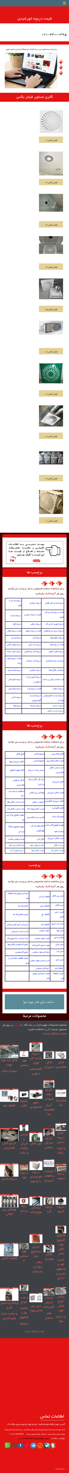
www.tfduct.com (55, 1034)
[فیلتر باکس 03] (51, 203)
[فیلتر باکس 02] (51, 164)
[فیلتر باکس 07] (51, 373)
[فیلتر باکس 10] (51, 502)
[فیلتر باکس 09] (51, 458)
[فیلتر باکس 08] (51, 416)
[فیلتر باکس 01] (51, 121)
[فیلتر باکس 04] (51, 245)
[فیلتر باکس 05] (51, 289)
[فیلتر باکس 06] (51, 328)
